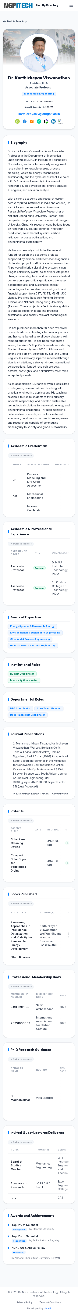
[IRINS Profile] (60, 121)
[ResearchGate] (39, 121)
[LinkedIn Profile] (53, 121)
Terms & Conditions (50, 1302)
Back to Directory (17, 21)
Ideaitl (47, 1308)
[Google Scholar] (24, 121)
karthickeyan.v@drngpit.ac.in (39, 114)
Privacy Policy (24, 1302)
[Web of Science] (46, 121)
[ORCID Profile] (17, 121)
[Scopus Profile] (32, 121)
